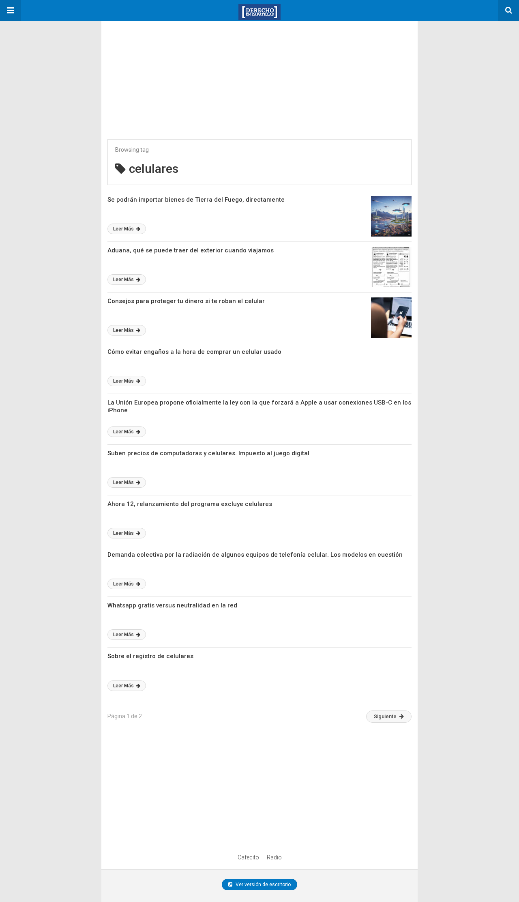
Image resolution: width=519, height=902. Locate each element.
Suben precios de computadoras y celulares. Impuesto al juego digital (208, 453)
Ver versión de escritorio (262, 884)
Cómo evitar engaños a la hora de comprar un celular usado (194, 351)
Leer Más (124, 229)
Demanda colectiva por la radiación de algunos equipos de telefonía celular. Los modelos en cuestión (255, 554)
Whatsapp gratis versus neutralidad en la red (172, 605)
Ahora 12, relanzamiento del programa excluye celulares (189, 504)
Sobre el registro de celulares (150, 656)
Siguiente (385, 716)
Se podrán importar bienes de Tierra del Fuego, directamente (196, 199)
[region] (162, 72)
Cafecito (248, 857)
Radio (274, 857)
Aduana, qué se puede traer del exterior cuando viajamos (190, 250)
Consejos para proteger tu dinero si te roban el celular (186, 301)
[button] (10, 10)
